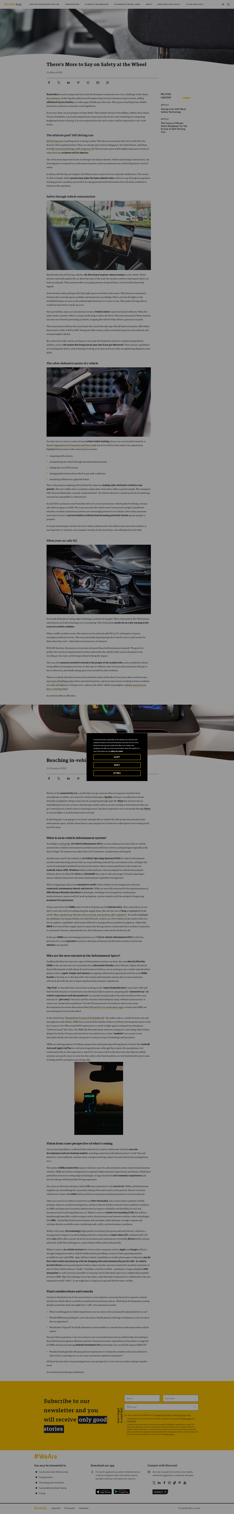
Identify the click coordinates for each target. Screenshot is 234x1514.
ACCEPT (117, 757)
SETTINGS (117, 773)
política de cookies (117, 751)
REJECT (117, 765)
